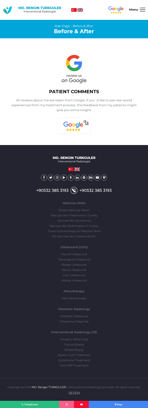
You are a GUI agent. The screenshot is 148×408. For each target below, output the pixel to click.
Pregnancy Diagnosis (74, 321)
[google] (116, 10)
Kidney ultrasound (74, 280)
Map (119, 404)
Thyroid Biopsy (74, 344)
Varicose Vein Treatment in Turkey (74, 215)
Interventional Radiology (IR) (74, 332)
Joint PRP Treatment (74, 365)
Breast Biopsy (74, 349)
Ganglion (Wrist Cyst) (74, 339)
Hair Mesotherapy (74, 298)
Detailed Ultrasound (74, 316)
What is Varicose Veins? (74, 210)
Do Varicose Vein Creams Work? (74, 236)
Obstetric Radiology (74, 309)
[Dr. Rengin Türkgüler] (44, 178)
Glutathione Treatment (74, 360)
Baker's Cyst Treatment (74, 355)
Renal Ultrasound (74, 270)
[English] (80, 10)
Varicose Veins (74, 203)
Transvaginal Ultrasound (74, 259)
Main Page (62, 26)
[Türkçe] (74, 10)
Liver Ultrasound (74, 275)
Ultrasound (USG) (74, 247)
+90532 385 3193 (52, 190)
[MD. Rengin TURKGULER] (66, 404)
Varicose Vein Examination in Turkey (74, 226)
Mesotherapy (74, 291)
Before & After (83, 26)
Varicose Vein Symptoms (74, 220)
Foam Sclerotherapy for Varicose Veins (74, 231)
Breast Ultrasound (74, 264)
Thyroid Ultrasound (74, 254)
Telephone (30, 404)
